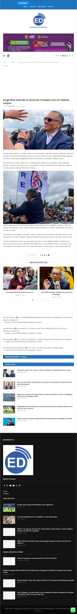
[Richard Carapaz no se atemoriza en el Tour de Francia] (9, 561)
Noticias (51, 6)
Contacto (32, 6)
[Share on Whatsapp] (46, 255)
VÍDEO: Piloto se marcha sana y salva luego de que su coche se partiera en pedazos (44, 542)
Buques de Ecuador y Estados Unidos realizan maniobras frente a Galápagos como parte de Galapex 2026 (44, 395)
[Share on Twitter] (42, 255)
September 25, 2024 (35, 322)
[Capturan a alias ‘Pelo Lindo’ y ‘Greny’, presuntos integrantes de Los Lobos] (9, 373)
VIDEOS (25, 6)
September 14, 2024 (35, 350)
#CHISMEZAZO (20, 348)
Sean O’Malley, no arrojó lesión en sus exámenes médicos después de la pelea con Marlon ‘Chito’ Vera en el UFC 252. (45, 593)
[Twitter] (58, 56)
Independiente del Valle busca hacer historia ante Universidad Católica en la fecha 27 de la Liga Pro (44, 407)
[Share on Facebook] (40, 255)
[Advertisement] (38, 82)
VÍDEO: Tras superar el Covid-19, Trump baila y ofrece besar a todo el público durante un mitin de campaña (45, 530)
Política (13, 62)
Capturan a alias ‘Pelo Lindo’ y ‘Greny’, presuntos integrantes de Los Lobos (44, 370)
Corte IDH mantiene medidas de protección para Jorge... (56, 293)
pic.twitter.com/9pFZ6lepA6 (54, 348)
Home (5, 62)
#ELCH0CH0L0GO (9, 348)
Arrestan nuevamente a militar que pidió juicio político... (37, 3)
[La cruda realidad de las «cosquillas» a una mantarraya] (9, 520)
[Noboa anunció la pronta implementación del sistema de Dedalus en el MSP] (9, 422)
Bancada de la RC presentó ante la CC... (20, 292)
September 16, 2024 (35, 342)
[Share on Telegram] (48, 255)
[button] (30, 3)
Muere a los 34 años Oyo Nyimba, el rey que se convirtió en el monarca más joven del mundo (44, 383)
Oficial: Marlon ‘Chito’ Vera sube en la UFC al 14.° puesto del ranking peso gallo (45, 580)
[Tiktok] (70, 56)
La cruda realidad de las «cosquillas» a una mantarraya (37, 517)
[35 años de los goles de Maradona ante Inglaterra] (9, 508)
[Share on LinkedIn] (44, 255)
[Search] (73, 56)
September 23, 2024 (35, 333)
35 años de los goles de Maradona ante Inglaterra (35, 505)
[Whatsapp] (67, 56)
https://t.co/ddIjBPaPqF (10, 320)
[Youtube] (63, 56)
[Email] (65, 56)
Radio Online (42, 6)
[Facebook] (56, 56)
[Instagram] (60, 56)
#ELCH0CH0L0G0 (8, 328)
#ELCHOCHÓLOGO (9, 317)
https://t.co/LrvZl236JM (63, 339)
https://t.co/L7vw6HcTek (11, 331)
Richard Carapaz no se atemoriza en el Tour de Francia (37, 558)
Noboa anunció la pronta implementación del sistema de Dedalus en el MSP (44, 419)
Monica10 (12, 106)
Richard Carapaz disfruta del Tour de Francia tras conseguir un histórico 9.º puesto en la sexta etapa (37, 571)
